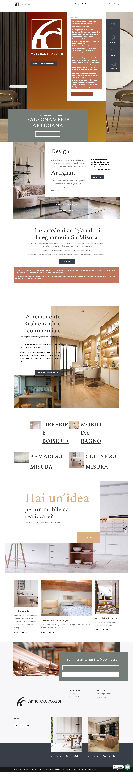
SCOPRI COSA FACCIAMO (47, 134)
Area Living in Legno (106, 618)
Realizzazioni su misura (97, 4)
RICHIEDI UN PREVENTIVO (48, 372)
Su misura (113, 42)
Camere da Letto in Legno (54, 620)
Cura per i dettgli (66, 210)
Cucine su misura (23, 611)
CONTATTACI (66, 261)
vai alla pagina (21, 632)
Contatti (112, 4)
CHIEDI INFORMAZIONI (82, 94)
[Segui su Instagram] (28, 725)
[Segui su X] (22, 725)
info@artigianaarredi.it (43, 63)
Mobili (113, 55)
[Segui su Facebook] (16, 725)
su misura (97, 177)
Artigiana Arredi (80, 4)
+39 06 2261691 (88, 537)
